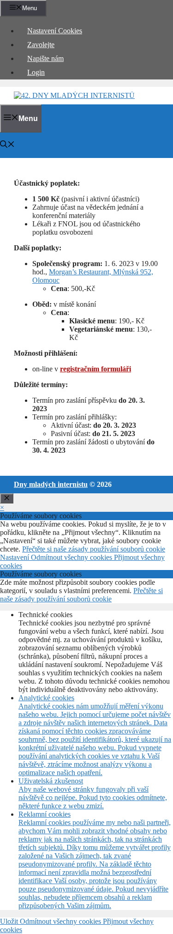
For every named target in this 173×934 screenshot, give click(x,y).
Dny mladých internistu (51, 484)
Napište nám (45, 58)
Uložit (10, 921)
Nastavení (15, 557)
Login (36, 72)
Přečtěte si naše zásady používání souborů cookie (93, 549)
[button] (7, 145)
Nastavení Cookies (54, 31)
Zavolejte (40, 45)
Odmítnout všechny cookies (72, 557)
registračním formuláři (95, 369)
